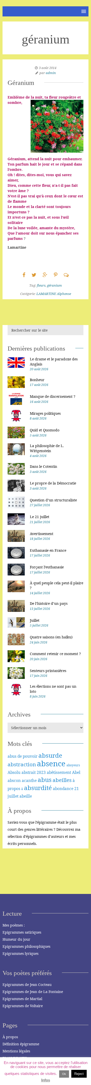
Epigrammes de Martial (22, 998)
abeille (25, 796)
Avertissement (41, 533)
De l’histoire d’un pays (48, 603)
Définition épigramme (21, 1044)
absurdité (38, 787)
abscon (14, 780)
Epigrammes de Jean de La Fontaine (33, 991)
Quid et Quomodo (44, 430)
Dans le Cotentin (43, 466)
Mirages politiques (45, 413)
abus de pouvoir (22, 756)
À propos (10, 1036)
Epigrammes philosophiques (26, 946)
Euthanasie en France (48, 550)
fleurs (41, 285)
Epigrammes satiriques (22, 932)
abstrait (28, 772)
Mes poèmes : (14, 925)
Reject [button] (79, 1074)
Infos (45, 1080)
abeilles (62, 779)
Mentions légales (16, 1051)
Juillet (34, 620)
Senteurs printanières (48, 670)
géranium (54, 285)
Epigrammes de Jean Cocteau (27, 984)
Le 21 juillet (39, 516)
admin (51, 73)
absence (51, 763)
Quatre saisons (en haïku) (51, 637)
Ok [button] (64, 1073)
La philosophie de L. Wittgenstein (47, 448)
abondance (63, 788)
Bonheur (37, 379)
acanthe (29, 780)
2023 (41, 772)
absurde (50, 755)
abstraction (22, 764)
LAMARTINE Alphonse (53, 293)
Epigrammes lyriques (20, 953)
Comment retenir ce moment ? (55, 653)
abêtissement (59, 772)
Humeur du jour (16, 939)
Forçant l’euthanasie (47, 567)
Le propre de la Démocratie (53, 483)
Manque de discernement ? (52, 396)
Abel (76, 772)
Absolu (14, 772)
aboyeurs (73, 765)
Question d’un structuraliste (53, 500)
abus (45, 779)
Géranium (21, 82)
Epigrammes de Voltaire (23, 1005)
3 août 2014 (47, 67)
